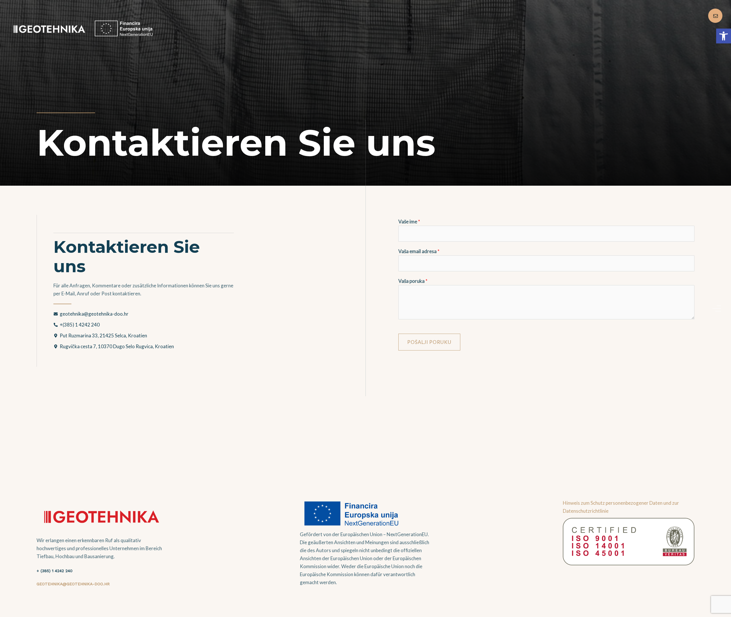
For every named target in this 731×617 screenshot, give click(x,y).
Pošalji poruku (429, 342)
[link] (723, 36)
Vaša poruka (412, 281)
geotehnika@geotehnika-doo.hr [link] (73, 584)
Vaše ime (409, 222)
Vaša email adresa (418, 251)
